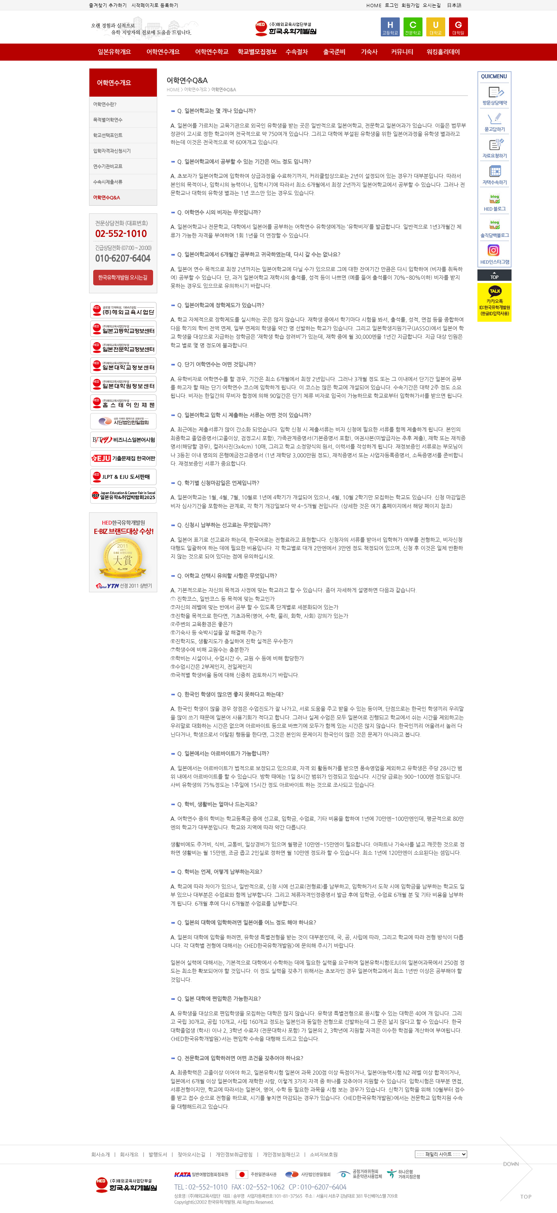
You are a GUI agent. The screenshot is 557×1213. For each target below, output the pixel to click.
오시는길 (432, 5)
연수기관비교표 (107, 166)
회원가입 (411, 5)
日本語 (454, 5)
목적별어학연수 (107, 119)
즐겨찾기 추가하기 (108, 5)
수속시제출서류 (107, 182)
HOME (374, 5)
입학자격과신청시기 (112, 150)
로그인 (392, 5)
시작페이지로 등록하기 (154, 5)
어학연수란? (105, 104)
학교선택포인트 (107, 135)
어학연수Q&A (106, 197)
